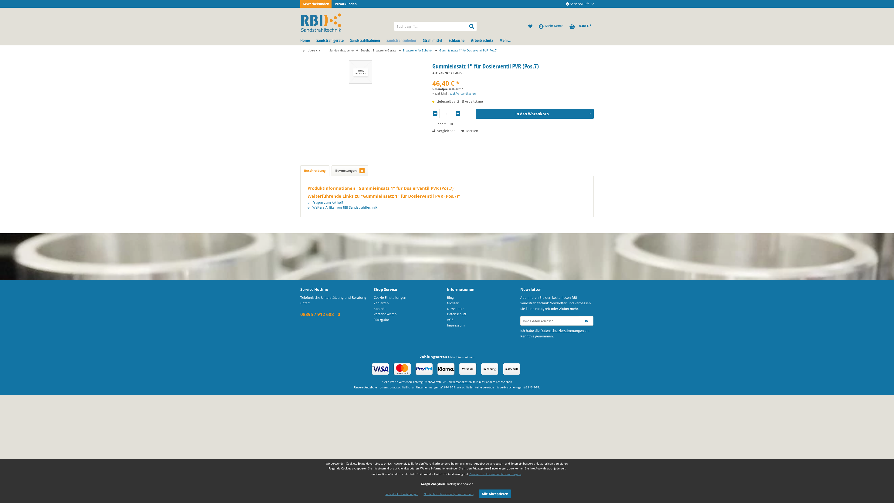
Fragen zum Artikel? (327, 202)
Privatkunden (346, 4)
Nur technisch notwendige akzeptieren (449, 494)
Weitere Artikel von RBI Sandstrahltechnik (344, 207)
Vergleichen (446, 131)
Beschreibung (315, 170)
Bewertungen (349, 170)
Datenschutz (457, 314)
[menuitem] (435, 26)
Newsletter (455, 308)
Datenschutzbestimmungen (562, 330)
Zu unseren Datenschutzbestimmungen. (495, 474)
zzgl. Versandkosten (463, 93)
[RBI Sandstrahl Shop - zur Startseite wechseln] (344, 21)
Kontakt (380, 308)
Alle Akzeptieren (495, 494)
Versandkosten (385, 314)
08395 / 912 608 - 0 (320, 314)
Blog (450, 297)
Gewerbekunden (316, 4)
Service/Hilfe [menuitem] (579, 4)
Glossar (453, 303)
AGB (450, 319)
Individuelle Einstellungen (402, 494)
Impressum (456, 325)
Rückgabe (381, 319)
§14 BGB (449, 387)
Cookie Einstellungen (390, 297)
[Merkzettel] (530, 26)
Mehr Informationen (461, 357)
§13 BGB (533, 387)
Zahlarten (381, 303)
